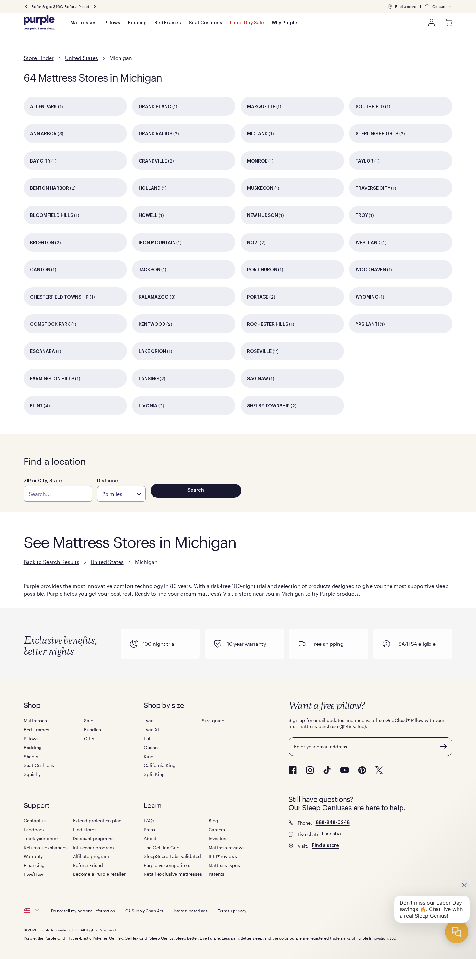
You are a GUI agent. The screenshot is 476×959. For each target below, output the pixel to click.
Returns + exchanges (46, 847)
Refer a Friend (88, 865)
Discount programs (93, 838)
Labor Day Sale (247, 23)
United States (81, 58)
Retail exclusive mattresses (173, 874)
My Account (432, 23)
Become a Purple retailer (99, 874)
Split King (154, 774)
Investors (218, 838)
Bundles (92, 729)
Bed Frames (167, 23)
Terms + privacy (232, 910)
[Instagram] (310, 770)
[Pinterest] (362, 770)
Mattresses (83, 23)
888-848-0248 (333, 822)
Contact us (35, 820)
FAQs (149, 820)
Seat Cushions (205, 23)
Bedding (137, 23)
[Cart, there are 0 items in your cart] (448, 23)
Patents (216, 874)
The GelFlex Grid (162, 847)
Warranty (33, 856)
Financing (34, 865)
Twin (148, 720)
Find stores (84, 829)
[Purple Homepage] (39, 22)
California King (160, 765)
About (150, 838)
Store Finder (39, 58)
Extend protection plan (97, 820)
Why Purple (284, 23)
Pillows (112, 23)
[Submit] (443, 746)
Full (148, 738)
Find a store (405, 6)
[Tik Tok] (327, 770)
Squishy (32, 774)
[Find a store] (389, 6)
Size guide (213, 720)
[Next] (95, 6)
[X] (379, 770)
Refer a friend (76, 6)
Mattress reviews (226, 847)
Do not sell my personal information (83, 910)
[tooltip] (438, 6)
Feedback (34, 829)
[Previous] (26, 6)
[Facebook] (293, 770)
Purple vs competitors (167, 865)
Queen (151, 747)
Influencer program (93, 847)
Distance (107, 481)
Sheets (31, 756)
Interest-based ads (191, 910)
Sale (88, 720)
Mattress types (224, 865)
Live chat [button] (332, 834)
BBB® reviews (223, 856)
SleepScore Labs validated (172, 856)
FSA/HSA (33, 874)
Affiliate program (91, 856)
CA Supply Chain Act (144, 910)
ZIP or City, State (43, 481)
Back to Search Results (51, 562)
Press (149, 829)
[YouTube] (344, 770)
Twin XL (152, 729)
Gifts (89, 738)
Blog (213, 820)
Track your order (41, 838)
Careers (217, 829)
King (148, 756)
